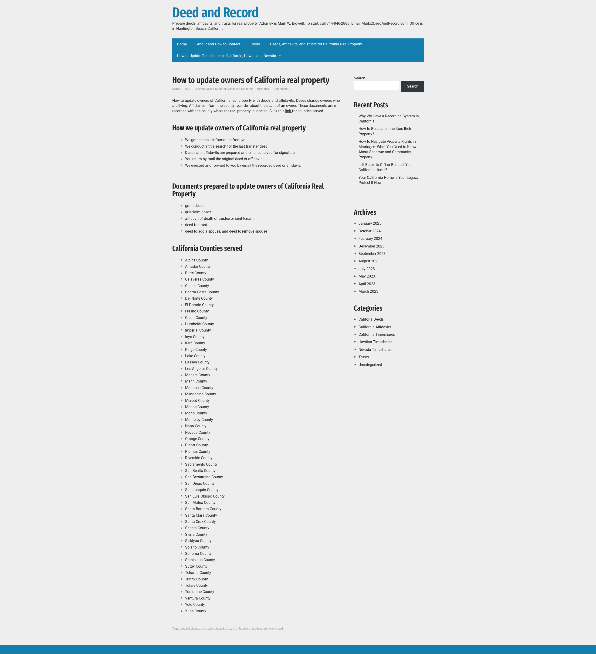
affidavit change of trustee (196, 628)
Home (182, 44)
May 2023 (367, 276)
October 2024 (370, 231)
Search (359, 78)
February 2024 (370, 238)
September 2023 (372, 253)
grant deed (255, 628)
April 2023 (367, 284)
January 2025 (370, 223)
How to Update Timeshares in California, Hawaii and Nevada (226, 56)
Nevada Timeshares (375, 349)
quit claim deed (273, 628)
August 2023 (369, 261)
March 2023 (368, 291)
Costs (255, 44)
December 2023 (371, 246)
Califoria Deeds (204, 89)
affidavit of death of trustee (231, 628)
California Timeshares (255, 89)
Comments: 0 (282, 89)
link (288, 111)
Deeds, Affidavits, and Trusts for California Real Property (316, 44)
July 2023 (367, 269)
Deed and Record (215, 13)
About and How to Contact (218, 44)
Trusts (364, 357)
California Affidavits (227, 89)
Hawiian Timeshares (375, 342)
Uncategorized (370, 365)
